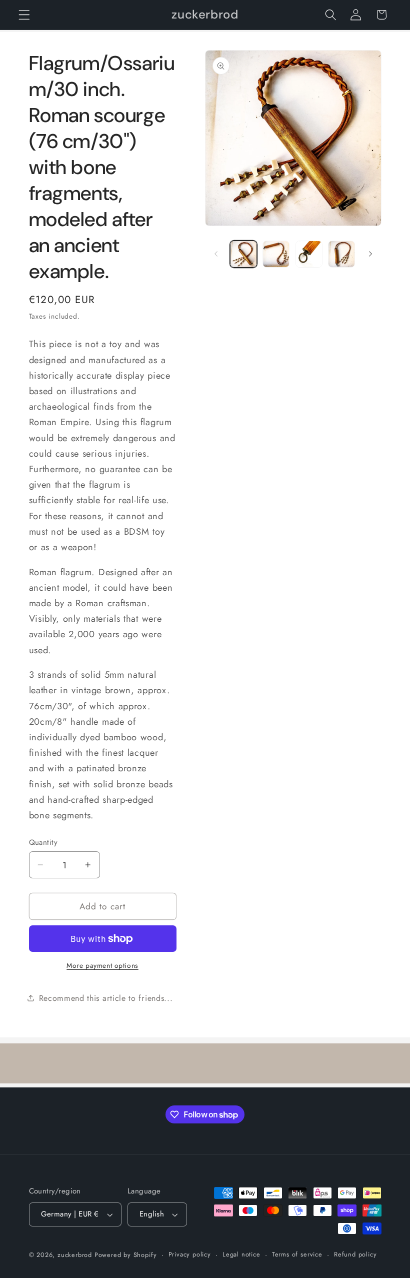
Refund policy (355, 1254)
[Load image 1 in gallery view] (243, 254)
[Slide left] (216, 254)
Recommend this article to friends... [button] (106, 998)
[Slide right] (371, 254)
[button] (24, 15)
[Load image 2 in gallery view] (276, 254)
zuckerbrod (75, 1254)
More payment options (102, 965)
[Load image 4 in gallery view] (341, 254)
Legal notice (241, 1254)
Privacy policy (189, 1254)
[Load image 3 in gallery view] (309, 254)
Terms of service (297, 1254)
